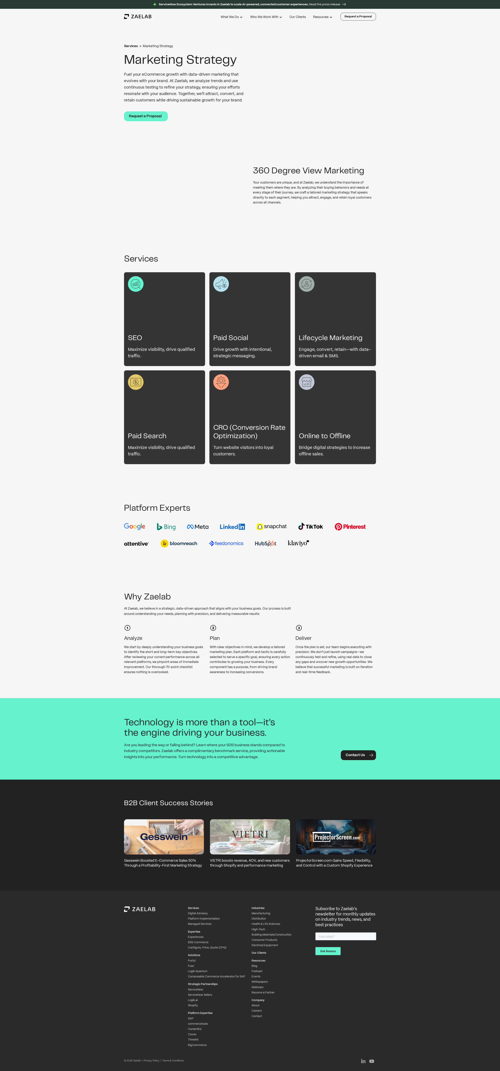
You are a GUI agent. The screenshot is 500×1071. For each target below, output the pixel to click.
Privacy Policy (151, 1061)
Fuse (191, 966)
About (255, 1005)
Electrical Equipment (265, 945)
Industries (258, 908)
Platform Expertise (200, 1013)
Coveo (192, 1034)
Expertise (194, 931)
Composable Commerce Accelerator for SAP (216, 976)
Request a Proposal (358, 16)
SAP (191, 1018)
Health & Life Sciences (266, 924)
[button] (232, 17)
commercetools (198, 1024)
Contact (257, 1016)
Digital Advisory (198, 913)
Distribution (259, 918)
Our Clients (297, 17)
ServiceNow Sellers (200, 995)
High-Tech (258, 929)
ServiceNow (195, 989)
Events (256, 976)
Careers (257, 1010)
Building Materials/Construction (271, 934)
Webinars (257, 987)
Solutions (194, 955)
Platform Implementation (204, 918)
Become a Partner (263, 992)
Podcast (257, 971)
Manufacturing (261, 913)
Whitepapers (260, 982)
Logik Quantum (197, 971)
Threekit (193, 1039)
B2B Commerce (198, 942)
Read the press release (249, 4)
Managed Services (200, 924)
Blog (254, 966)
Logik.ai (193, 1000)
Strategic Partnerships (203, 984)
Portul (192, 960)
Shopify (193, 1005)
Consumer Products (264, 940)
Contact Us (355, 755)
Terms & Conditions (173, 1061)
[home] (137, 16)
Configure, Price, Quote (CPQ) (207, 947)
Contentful (194, 1029)
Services (131, 46)
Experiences (196, 937)
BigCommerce (197, 1045)
